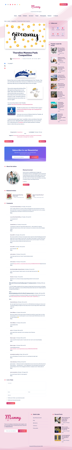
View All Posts (26, 184)
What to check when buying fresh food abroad (65, 428)
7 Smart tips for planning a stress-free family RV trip (61, 76)
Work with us (35, 423)
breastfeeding (22, 135)
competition (27, 135)
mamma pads (20, 136)
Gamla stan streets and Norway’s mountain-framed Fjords (61, 116)
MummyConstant (28, 170)
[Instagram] (10, 4)
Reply (11, 212)
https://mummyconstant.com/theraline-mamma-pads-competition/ (24, 296)
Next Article (42, 141)
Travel (36, 15)
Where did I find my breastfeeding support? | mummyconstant (22, 283)
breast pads (15, 135)
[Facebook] (5, 4)
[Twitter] (8, 4)
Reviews (49, 15)
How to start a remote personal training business (61, 84)
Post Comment (11, 403)
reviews (8, 21)
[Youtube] (15, 4)
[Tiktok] (17, 4)
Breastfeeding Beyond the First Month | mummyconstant (21, 293)
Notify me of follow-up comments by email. (16, 397)
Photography (43, 15)
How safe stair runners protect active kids (61, 68)
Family (19, 15)
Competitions (13, 21)
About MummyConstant (37, 417)
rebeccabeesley (13, 361)
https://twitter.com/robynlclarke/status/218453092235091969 (23, 348)
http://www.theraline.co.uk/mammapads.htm (22, 104)
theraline (31, 136)
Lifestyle (25, 15)
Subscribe (64, 4)
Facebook (20, 122)
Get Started (34, 157)
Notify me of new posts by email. (14, 400)
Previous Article (9, 141)
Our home (31, 15)
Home (15, 15)
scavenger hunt (26, 136)
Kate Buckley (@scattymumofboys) (17, 269)
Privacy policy (35, 428)
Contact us (35, 425)
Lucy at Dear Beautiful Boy (15, 206)
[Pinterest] (12, 4)
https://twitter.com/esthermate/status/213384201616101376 (27, 263)
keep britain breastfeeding (35, 135)
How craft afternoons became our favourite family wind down (61, 94)
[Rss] (19, 4)
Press (34, 420)
